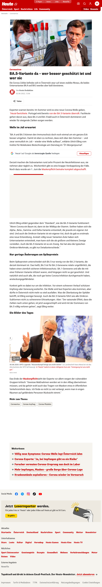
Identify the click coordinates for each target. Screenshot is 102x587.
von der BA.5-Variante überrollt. (64, 113)
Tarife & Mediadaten (21, 582)
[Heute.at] (7, 3)
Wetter (79, 532)
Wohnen (64, 552)
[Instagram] (28, 493)
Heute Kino (66, 542)
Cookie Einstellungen (91, 582)
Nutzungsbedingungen (70, 582)
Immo (49, 1)
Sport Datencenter (10, 552)
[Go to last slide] (10, 338)
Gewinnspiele (28, 552)
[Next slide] (91, 338)
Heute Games (52, 542)
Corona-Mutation (45, 404)
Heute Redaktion (26, 90)
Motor (94, 552)
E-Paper (39, 1)
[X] (22, 493)
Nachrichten (46, 532)
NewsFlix (66, 1)
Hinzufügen (84, 153)
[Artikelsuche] (84, 3)
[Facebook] (16, 493)
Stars (3, 542)
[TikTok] (34, 493)
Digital (28, 542)
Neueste (94, 9)
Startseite (4, 13)
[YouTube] (40, 493)
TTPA (35, 582)
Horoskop (38, 542)
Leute (11, 542)
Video (86, 9)
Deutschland (32, 532)
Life (36, 9)
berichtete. (19, 113)
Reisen (4, 556)
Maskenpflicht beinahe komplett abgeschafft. (64, 169)
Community (44, 9)
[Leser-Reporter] (78, 3)
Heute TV (78, 542)
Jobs (56, 1)
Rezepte (41, 552)
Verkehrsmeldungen (79, 552)
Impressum (6, 582)
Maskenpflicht (30, 378)
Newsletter (90, 532)
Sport (16, 9)
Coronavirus (14, 13)
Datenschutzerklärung (49, 582)
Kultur (20, 542)
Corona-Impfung (29, 404)
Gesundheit (52, 552)
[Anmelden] (90, 3)
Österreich (7, 9)
